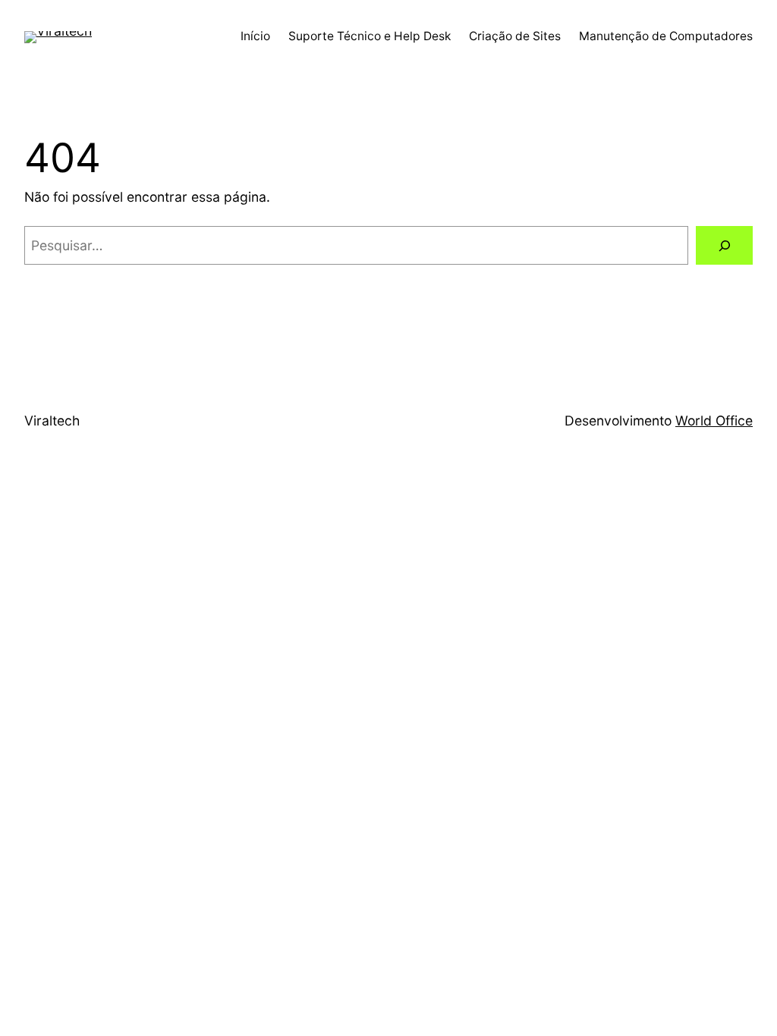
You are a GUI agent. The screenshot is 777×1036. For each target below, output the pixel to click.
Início (255, 36)
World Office (714, 421)
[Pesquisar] (724, 245)
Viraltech (52, 421)
